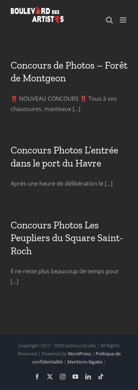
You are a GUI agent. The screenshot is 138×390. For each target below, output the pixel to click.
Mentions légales (85, 362)
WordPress (79, 353)
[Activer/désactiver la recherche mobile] (109, 20)
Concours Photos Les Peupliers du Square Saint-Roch (67, 238)
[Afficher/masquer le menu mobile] (123, 20)
